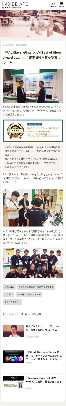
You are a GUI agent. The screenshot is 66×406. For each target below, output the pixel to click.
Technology (21, 45)
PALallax (10, 287)
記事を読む (33, 335)
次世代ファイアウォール (29, 294)
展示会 (9, 294)
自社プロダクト (13, 302)
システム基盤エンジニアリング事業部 (37, 287)
